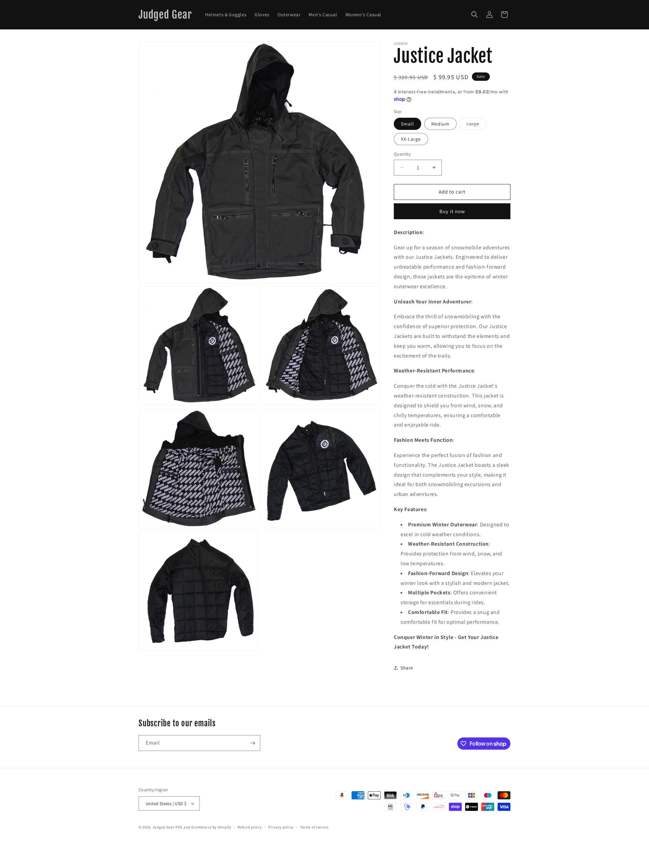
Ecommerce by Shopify (211, 827)
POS (179, 827)
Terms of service (314, 827)
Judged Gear (163, 827)
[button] (474, 14)
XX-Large (411, 139)
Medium (440, 124)
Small (407, 124)
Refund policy (250, 827)
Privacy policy (280, 827)
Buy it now (452, 211)
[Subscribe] (252, 743)
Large (476, 125)
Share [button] (407, 668)
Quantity (402, 154)
